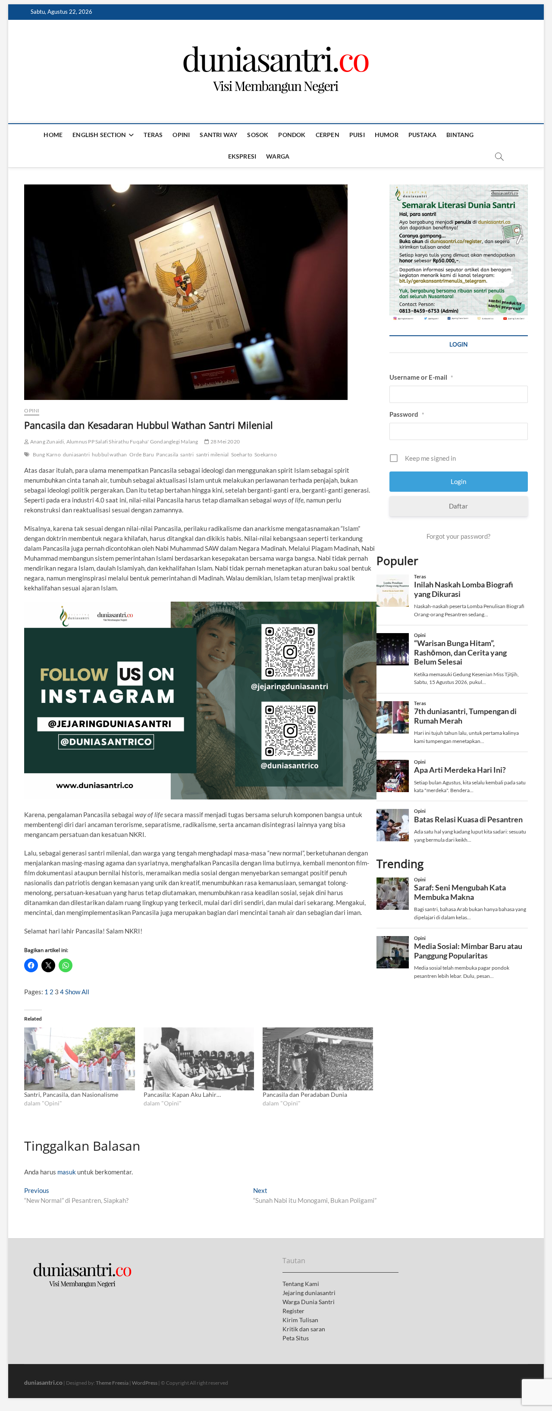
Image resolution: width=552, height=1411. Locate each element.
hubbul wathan (109, 454)
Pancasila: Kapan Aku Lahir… (182, 1094)
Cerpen (327, 134)
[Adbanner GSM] (458, 189)
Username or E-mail (421, 377)
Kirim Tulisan (300, 1320)
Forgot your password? (458, 536)
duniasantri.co (43, 1382)
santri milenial (212, 454)
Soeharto (242, 454)
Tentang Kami (300, 1283)
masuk (66, 1172)
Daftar (458, 506)
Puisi (357, 134)
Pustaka (422, 134)
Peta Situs (295, 1338)
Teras (153, 134)
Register (293, 1310)
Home (53, 134)
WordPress (144, 1383)
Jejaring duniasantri (309, 1292)
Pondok (291, 134)
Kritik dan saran (303, 1329)
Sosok (257, 134)
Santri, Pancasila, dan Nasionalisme (71, 1094)
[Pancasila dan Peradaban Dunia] (318, 1058)
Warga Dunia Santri (308, 1301)
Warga (277, 156)
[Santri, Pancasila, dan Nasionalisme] (79, 1058)
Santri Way (218, 134)
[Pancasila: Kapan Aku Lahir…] (199, 1058)
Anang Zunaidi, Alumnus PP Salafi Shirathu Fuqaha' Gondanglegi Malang (113, 441)
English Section (99, 134)
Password (406, 414)
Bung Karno (47, 454)
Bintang (460, 134)
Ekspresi (242, 156)
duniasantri (76, 454)
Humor (386, 134)
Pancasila (167, 454)
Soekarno (265, 454)
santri (187, 454)
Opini (181, 134)
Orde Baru (141, 454)
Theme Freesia (112, 1383)
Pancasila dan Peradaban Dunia (305, 1094)
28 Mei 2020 (225, 441)
